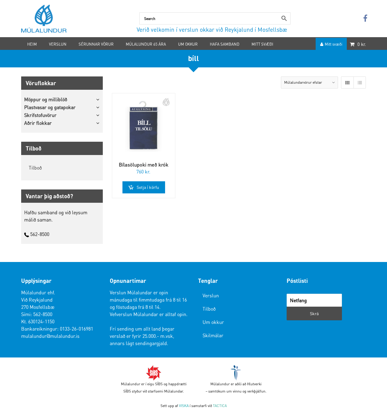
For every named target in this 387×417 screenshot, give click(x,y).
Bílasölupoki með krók (143, 164)
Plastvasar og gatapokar (50, 107)
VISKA (184, 405)
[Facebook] (365, 18)
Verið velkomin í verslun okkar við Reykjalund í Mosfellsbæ (212, 29)
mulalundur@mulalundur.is (50, 336)
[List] (359, 82)
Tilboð (35, 167)
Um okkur (213, 322)
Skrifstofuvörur (40, 115)
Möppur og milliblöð (45, 99)
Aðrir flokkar (38, 123)
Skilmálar (213, 335)
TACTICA (220, 405)
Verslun (211, 295)
